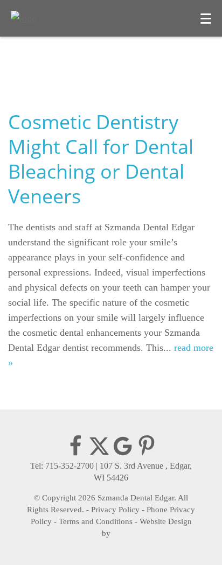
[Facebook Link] (75, 453)
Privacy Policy (115, 509)
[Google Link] (123, 453)
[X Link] (99, 453)
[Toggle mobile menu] (206, 18)
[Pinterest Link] (146, 453)
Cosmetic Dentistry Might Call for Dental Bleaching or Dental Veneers (100, 159)
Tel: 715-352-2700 (62, 465)
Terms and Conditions (96, 521)
